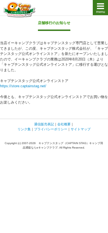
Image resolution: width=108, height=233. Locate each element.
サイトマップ (81, 129)
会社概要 (64, 124)
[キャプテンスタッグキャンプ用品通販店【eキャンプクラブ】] (19, 9)
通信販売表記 (44, 124)
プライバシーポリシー (50, 129)
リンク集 (24, 129)
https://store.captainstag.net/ (23, 86)
